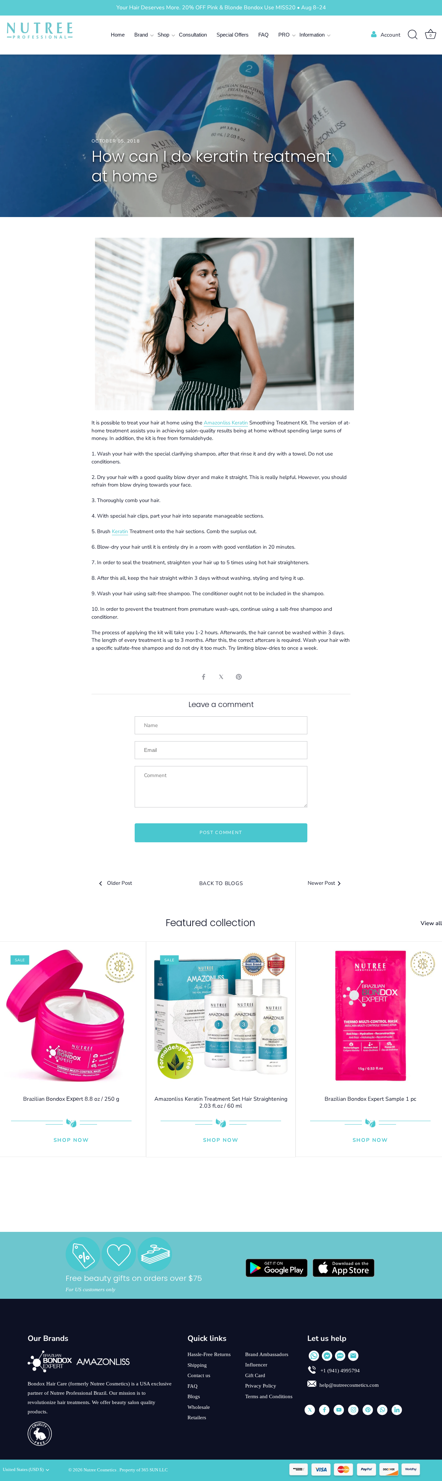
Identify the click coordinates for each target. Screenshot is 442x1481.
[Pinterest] (368, 1410)
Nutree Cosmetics (100, 1470)
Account (390, 34)
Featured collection (210, 923)
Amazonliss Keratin (226, 422)
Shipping (197, 1365)
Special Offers (233, 35)
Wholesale (199, 1407)
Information (312, 35)
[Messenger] (327, 1356)
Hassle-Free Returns (209, 1354)
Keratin (120, 531)
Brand (141, 35)
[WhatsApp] (314, 1356)
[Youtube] (339, 1410)
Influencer (256, 1364)
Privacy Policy (260, 1386)
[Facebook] (324, 1410)
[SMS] (340, 1356)
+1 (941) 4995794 (339, 1370)
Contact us (199, 1375)
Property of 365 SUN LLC (143, 1470)
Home (118, 35)
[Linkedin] (397, 1410)
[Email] (353, 1356)
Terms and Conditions (268, 1396)
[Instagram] (353, 1410)
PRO (284, 35)
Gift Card (255, 1375)
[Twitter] (310, 1410)
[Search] (412, 34)
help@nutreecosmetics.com (349, 1385)
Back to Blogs (221, 883)
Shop (163, 35)
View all (431, 923)
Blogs (194, 1396)
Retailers (197, 1417)
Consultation (193, 35)
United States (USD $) (23, 1469)
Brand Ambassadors (266, 1354)
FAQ (263, 35)
